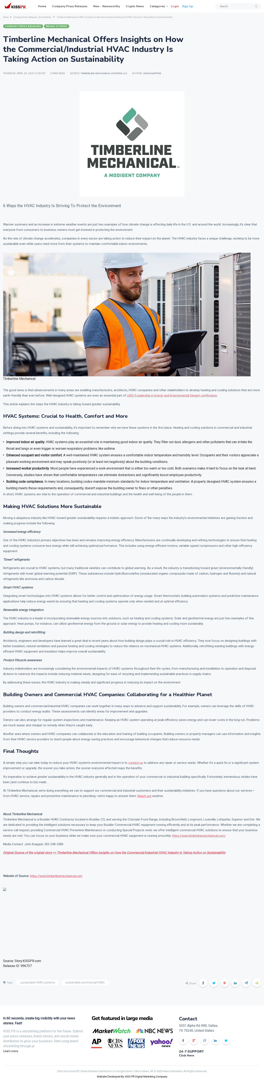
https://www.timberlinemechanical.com (56, 876)
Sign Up (187, 6)
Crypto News (135, 6)
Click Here (186, 1055)
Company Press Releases (69, 6)
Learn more (10, 1051)
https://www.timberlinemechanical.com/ (199, 836)
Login (175, 6)
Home (42, 6)
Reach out (144, 796)
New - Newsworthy (106, 6)
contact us (135, 763)
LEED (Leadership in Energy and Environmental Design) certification (172, 395)
